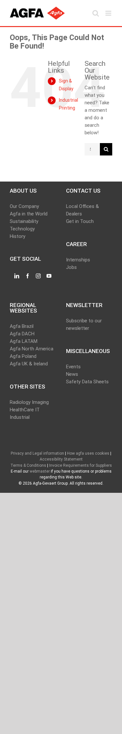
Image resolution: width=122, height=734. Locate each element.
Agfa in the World (28, 214)
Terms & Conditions (28, 465)
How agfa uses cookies (88, 453)
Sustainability (24, 221)
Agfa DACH (22, 334)
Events (73, 367)
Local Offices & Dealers (82, 210)
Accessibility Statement (61, 459)
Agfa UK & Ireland (29, 364)
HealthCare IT (25, 410)
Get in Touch (80, 221)
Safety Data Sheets (87, 382)
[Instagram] (38, 276)
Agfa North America (31, 349)
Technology (22, 229)
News (72, 374)
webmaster (40, 471)
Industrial (20, 417)
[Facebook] (27, 276)
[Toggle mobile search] (95, 13)
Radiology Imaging (29, 402)
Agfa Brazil (22, 326)
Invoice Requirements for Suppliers (80, 465)
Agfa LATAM (23, 341)
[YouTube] (49, 276)
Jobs (71, 267)
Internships (78, 260)
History (17, 236)
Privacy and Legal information (37, 453)
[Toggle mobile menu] (108, 13)
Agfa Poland (23, 356)
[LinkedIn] (16, 276)
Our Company (24, 206)
